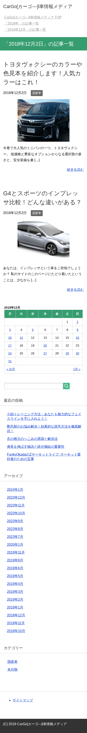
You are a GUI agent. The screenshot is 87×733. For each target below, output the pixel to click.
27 (45, 353)
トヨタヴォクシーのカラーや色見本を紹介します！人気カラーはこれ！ (42, 73)
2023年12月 (16, 497)
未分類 (12, 669)
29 (67, 353)
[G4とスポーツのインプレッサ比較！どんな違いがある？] (43, 258)
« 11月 (11, 369)
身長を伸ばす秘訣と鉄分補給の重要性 (35, 446)
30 (77, 353)
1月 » (76, 369)
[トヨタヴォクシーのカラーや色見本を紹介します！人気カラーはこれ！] (43, 138)
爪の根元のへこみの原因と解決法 (32, 439)
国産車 (36, 93)
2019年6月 (15, 568)
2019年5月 (15, 576)
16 (77, 337)
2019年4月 (15, 584)
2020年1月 (15, 544)
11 (21, 337)
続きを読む (75, 169)
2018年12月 (16, 615)
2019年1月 (15, 607)
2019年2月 (15, 599)
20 (45, 345)
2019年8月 (15, 560)
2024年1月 (15, 489)
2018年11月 (16, 623)
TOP (33, 17)
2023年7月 (15, 537)
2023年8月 (15, 529)
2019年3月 (15, 591)
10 (10, 337)
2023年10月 (16, 513)
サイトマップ (23, 700)
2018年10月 (16, 631)
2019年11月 (16, 552)
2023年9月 (15, 521)
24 (10, 353)
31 (10, 361)
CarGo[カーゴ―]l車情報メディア (38, 6)
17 (10, 345)
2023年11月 (16, 505)
